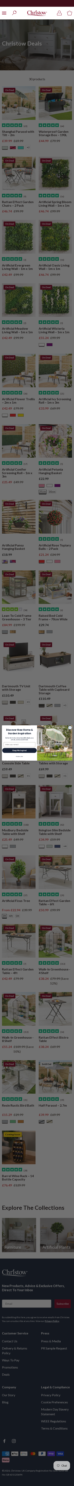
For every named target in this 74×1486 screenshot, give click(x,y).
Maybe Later (19, 756)
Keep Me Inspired (19, 750)
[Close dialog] (69, 727)
